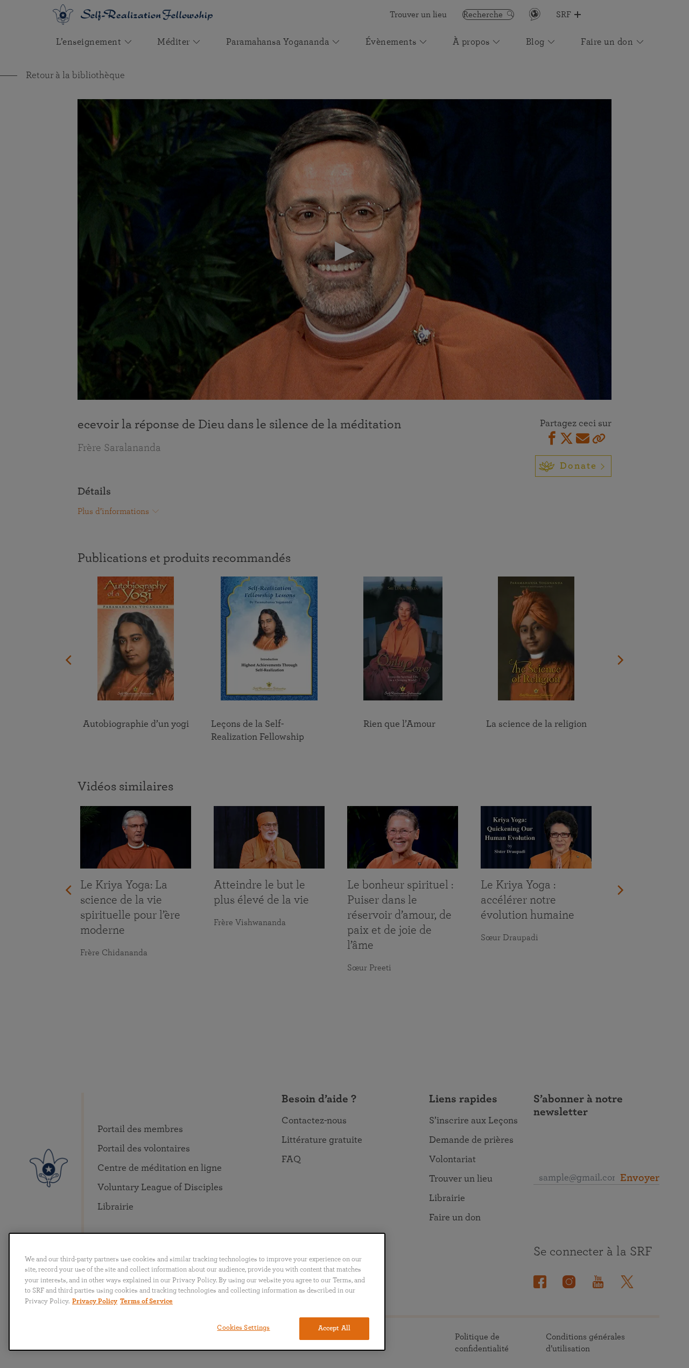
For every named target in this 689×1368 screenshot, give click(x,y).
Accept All (334, 1328)
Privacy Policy (94, 1301)
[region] (197, 1292)
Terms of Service (146, 1301)
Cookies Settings (243, 1327)
